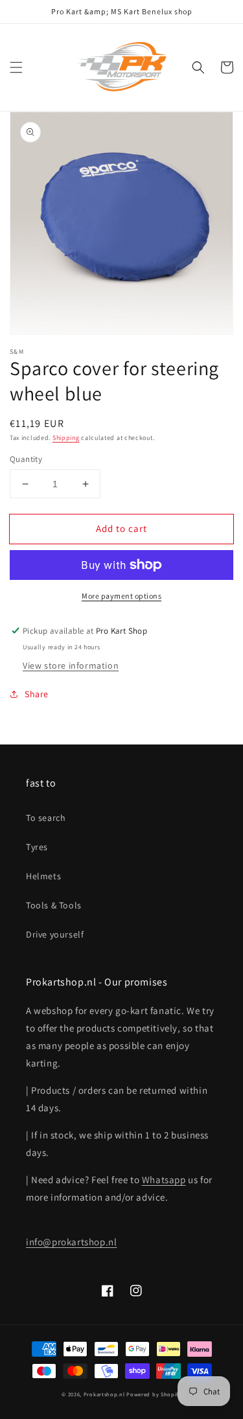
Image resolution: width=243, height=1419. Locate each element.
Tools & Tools (54, 905)
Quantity (26, 459)
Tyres (37, 847)
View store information (71, 665)
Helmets (43, 876)
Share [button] (37, 694)
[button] (16, 67)
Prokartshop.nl (104, 1394)
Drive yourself (55, 934)
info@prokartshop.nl (71, 1242)
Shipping (66, 437)
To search (45, 818)
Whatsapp (164, 1179)
